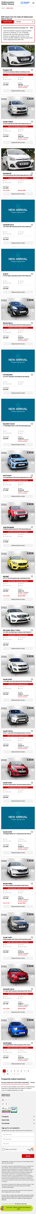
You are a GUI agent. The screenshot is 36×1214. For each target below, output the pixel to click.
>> (17, 1074)
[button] (32, 57)
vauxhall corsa (8, 989)
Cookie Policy (13, 1195)
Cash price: (6, 83)
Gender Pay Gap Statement (25, 1197)
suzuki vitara (8, 731)
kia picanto (7, 476)
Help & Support (27, 1198)
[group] (18, 56)
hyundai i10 (7, 173)
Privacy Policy (5, 1195)
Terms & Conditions (17, 1198)
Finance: (20, 83)
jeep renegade (8, 527)
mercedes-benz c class (11, 630)
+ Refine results (7, 22)
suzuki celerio (8, 122)
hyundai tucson (9, 424)
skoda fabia (7, 884)
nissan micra (8, 323)
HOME (3, 8)
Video (31, 46)
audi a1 (5, 274)
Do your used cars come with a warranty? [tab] (15, 1082)
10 (7, 1074)
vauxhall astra (8, 225)
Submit (28, 1156)
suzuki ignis (7, 1043)
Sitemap (4, 1200)
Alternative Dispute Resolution (26, 1195)
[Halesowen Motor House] (8, 3)
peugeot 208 (7, 70)
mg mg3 (6, 576)
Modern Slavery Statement (9, 1197)
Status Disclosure (6, 1198)
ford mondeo (7, 375)
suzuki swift (7, 679)
